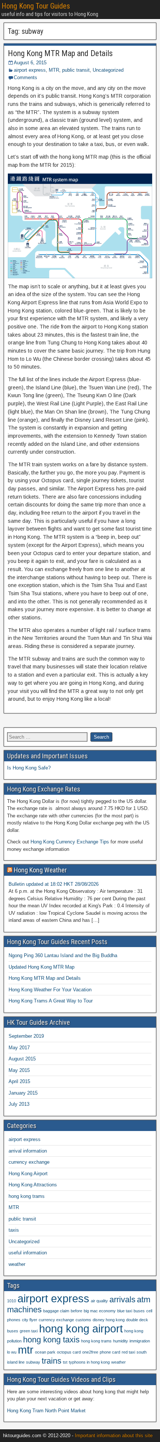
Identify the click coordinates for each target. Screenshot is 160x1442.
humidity (120, 1341)
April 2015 (19, 1081)
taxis (14, 1230)
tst (65, 1362)
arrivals (122, 1299)
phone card (110, 1352)
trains (51, 1360)
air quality (99, 1301)
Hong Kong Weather (40, 870)
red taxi (128, 1352)
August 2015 (22, 1059)
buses (139, 1311)
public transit (76, 70)
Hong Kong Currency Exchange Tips (70, 842)
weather (17, 1264)
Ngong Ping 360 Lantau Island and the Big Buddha (63, 955)
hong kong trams (27, 1196)
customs (83, 1320)
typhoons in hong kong (89, 1362)
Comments (25, 77)
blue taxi (124, 1311)
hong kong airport (81, 1328)
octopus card (69, 1352)
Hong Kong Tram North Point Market (46, 1410)
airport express (30, 70)
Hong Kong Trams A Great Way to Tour (51, 1001)
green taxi (29, 1331)
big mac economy (100, 1311)
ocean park (45, 1352)
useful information (28, 1252)
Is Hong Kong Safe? (29, 768)
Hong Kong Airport (28, 1173)
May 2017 (19, 1047)
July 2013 (19, 1104)
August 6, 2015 (30, 62)
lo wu (11, 1352)
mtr (25, 1350)
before (76, 1311)
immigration (139, 1341)
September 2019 (26, 1036)
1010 (11, 1301)
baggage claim (56, 1311)
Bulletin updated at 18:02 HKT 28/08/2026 (54, 884)
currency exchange (29, 1162)
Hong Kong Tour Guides (35, 5)
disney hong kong (109, 1320)
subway (33, 1362)
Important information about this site (114, 1435)
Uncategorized (108, 70)
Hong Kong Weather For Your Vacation (50, 989)
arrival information (28, 1151)
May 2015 (19, 1070)
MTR (54, 70)
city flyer (29, 1320)
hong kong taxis (51, 1339)
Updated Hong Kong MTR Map (41, 967)
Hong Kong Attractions (33, 1184)
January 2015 (23, 1093)
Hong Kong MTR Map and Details (60, 53)
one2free (90, 1352)
